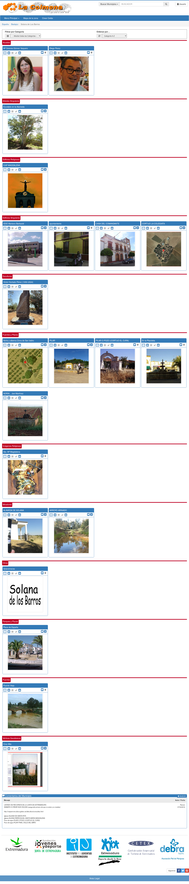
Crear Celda (47, 18)
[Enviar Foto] (19, 53)
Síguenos (171, 870)
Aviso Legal (95, 878)
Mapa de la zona (30, 18)
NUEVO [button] (182, 796)
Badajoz (14, 24)
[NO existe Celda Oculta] (12, 53)
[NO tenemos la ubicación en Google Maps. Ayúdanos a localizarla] (45, 52)
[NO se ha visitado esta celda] (16, 53)
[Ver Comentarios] (42, 52)
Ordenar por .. (103, 31)
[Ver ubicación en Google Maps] (45, 111)
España (5, 24)
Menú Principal (11, 18)
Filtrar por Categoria (14, 31)
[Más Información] (9, 53)
